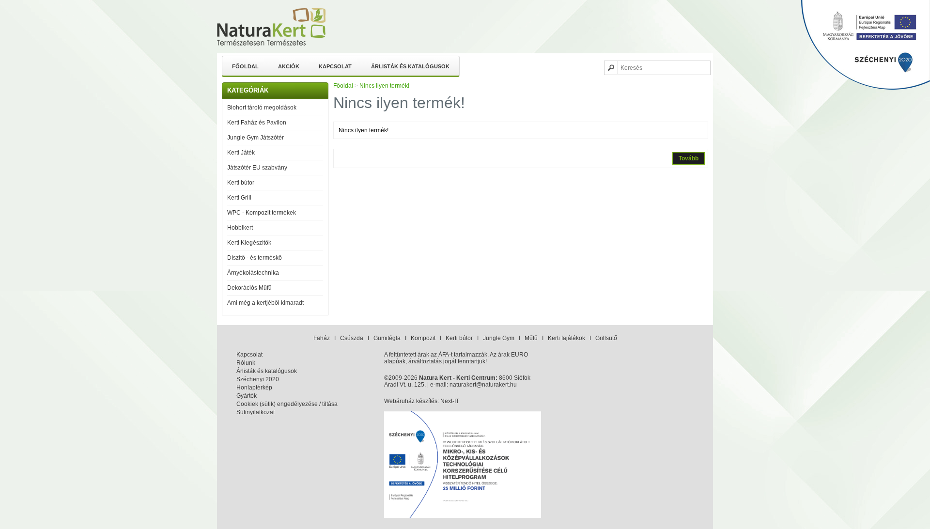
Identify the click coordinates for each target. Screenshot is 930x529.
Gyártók (246, 395)
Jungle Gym (498, 338)
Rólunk (245, 362)
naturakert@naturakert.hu (483, 384)
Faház (321, 338)
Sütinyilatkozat (255, 412)
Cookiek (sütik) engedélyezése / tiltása (287, 404)
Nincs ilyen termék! (384, 85)
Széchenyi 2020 (257, 379)
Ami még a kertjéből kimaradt (265, 302)
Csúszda (351, 338)
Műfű (531, 338)
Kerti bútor (240, 182)
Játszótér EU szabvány (257, 167)
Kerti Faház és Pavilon (256, 122)
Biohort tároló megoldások (261, 107)
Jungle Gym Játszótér (255, 137)
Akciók (288, 66)
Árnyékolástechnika (253, 272)
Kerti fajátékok (566, 338)
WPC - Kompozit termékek (261, 212)
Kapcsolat (335, 66)
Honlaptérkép (254, 387)
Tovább (688, 158)
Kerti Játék (241, 152)
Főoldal (245, 66)
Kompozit (423, 338)
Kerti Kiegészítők (249, 242)
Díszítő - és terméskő (254, 257)
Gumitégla (387, 338)
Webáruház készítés (410, 401)
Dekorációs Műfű (249, 287)
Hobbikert (240, 227)
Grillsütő (606, 338)
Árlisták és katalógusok (410, 66)
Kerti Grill (239, 197)
